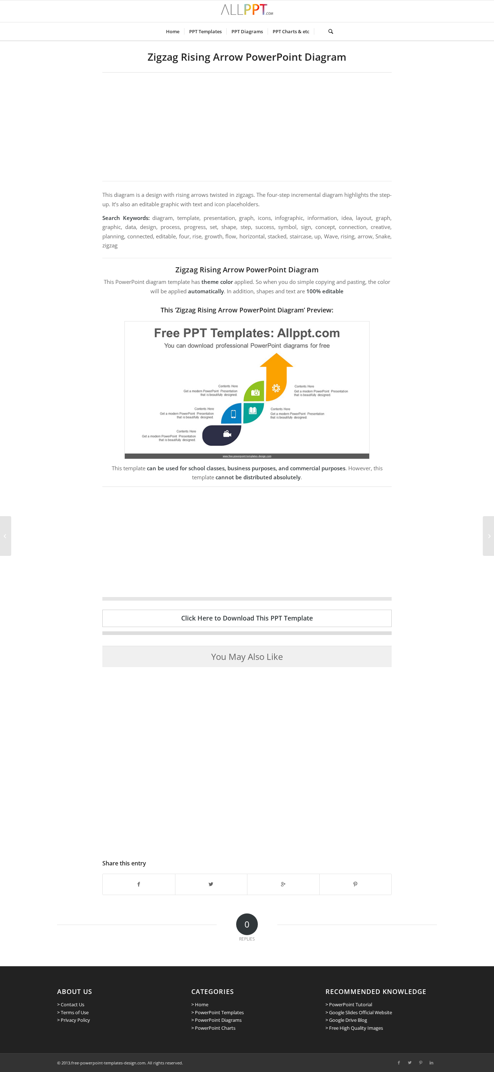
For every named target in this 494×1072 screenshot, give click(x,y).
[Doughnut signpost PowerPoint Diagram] (488, 536)
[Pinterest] (420, 1062)
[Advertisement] (247, 126)
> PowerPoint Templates (217, 1012)
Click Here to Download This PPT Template (247, 618)
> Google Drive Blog (346, 1020)
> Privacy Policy (73, 1020)
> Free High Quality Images (354, 1028)
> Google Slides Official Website (358, 1012)
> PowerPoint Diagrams (216, 1020)
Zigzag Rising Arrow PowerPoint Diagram (247, 57)
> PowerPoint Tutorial (348, 1004)
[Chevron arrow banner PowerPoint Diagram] (5, 536)
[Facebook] (398, 1062)
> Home (199, 1004)
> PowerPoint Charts (213, 1028)
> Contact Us (70, 1004)
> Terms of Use (73, 1012)
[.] (319, 31)
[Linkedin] (431, 1062)
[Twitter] (409, 1062)
